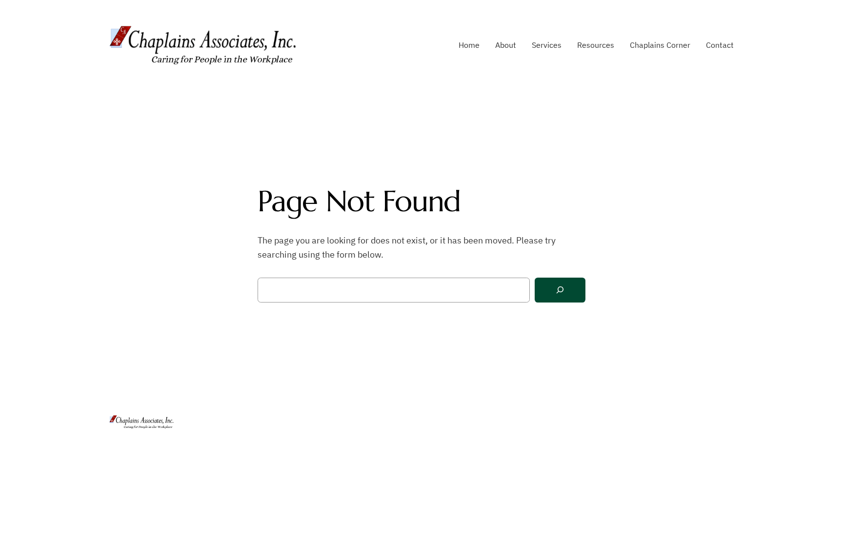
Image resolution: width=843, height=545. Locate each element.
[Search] (560, 290)
